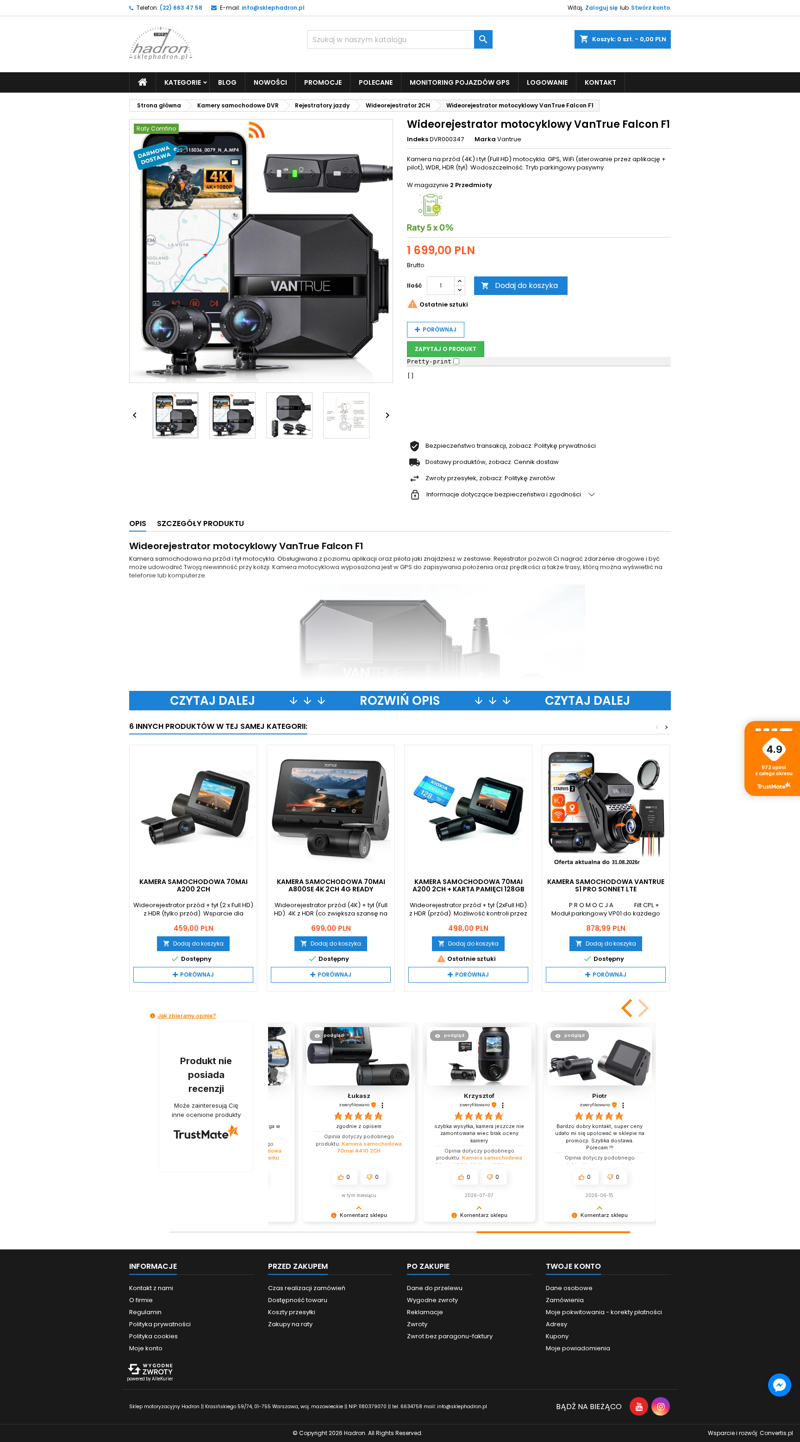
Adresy (556, 1324)
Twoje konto (573, 1266)
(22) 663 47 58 (181, 8)
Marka (485, 139)
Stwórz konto (650, 8)
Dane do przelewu (434, 1288)
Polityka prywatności (160, 1324)
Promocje (323, 82)
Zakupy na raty (290, 1324)
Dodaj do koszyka (519, 285)
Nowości (270, 82)
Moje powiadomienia (578, 1348)
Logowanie (547, 82)
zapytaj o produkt (445, 349)
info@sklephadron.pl (273, 8)
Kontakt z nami (151, 1288)
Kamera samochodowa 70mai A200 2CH (193, 885)
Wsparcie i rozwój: (750, 1433)
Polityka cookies (153, 1336)
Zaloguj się (601, 8)
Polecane (376, 82)
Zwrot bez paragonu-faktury (450, 1336)
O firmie (141, 1300)
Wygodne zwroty (432, 1300)
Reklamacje (425, 1312)
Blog (227, 82)
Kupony (557, 1336)
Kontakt (600, 82)
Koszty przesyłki (291, 1312)
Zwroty (417, 1324)
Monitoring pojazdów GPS (460, 82)
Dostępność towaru (297, 1300)
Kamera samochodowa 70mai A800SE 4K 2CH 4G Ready (331, 885)
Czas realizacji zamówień (306, 1288)
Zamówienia (565, 1300)
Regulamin (145, 1312)
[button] (628, 1008)
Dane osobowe (569, 1288)
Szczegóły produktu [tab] (200, 523)
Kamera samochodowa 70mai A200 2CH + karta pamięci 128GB (468, 885)
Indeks (417, 139)
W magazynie (428, 185)
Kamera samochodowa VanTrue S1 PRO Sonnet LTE (605, 885)
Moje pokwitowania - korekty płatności (604, 1312)
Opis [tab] (137, 523)
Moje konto (145, 1348)
